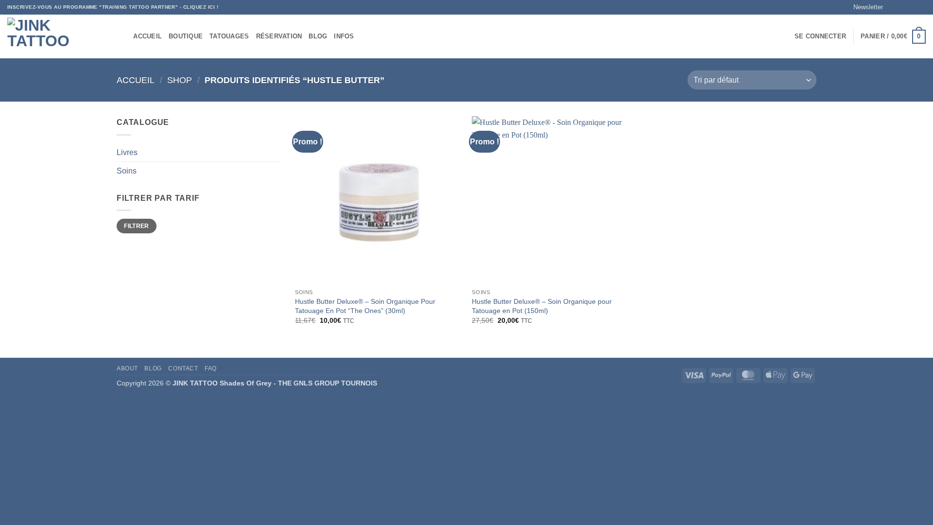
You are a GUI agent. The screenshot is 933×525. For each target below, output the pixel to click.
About (127, 368)
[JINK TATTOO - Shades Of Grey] (55, 37)
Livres (127, 152)
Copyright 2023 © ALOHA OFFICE (59, 402)
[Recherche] (122, 36)
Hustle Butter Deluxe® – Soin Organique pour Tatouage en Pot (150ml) (542, 306)
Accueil (147, 36)
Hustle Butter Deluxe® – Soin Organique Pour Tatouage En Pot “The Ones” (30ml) (365, 306)
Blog (318, 36)
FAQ (211, 368)
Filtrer (136, 226)
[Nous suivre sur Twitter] (912, 7)
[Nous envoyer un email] (921, 7)
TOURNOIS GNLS (157, 402)
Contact (183, 368)
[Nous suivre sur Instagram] (902, 7)
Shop (179, 80)
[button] (864, 7)
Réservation (279, 36)
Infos (344, 36)
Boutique (186, 36)
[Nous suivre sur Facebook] (893, 7)
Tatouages (229, 36)
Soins (127, 171)
